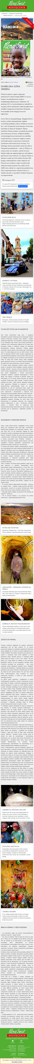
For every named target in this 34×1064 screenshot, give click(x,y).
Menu (6, 10)
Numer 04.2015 (7, 15)
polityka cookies (17, 1057)
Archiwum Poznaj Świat (15, 13)
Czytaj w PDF (23, 186)
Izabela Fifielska (13, 82)
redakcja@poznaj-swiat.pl (11, 1049)
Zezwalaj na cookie (17, 1062)
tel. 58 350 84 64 (21, 1051)
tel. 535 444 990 (12, 1051)
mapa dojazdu (13, 1055)
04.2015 (22, 77)
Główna (5, 13)
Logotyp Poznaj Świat (22, 1055)
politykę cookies (27, 1060)
